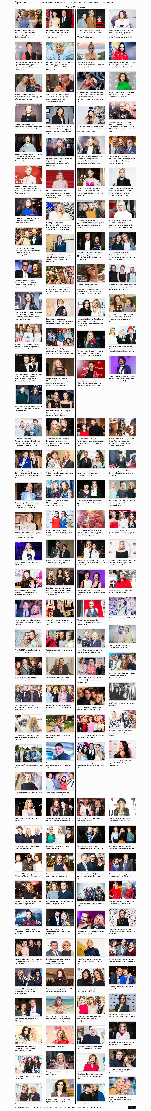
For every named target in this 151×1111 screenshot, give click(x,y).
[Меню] (135, 2)
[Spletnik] (20, 2)
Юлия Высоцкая (61, 2)
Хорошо (131, 1107)
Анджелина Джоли (75, 2)
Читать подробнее (96, 1107)
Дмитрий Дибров (46, 2)
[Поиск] (131, 2)
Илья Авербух (108, 2)
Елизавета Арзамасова (92, 2)
